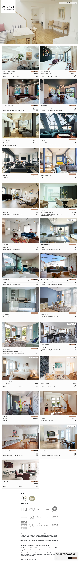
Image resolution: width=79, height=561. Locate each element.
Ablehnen (70, 558)
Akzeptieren (74, 558)
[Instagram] (67, 2)
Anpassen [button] (57, 558)
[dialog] (66, 556)
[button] (60, 3)
